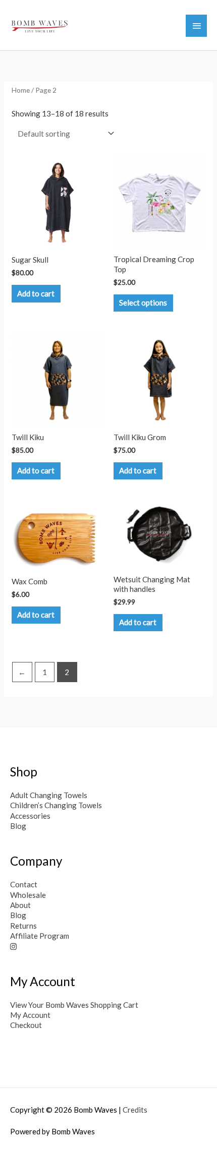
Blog (18, 825)
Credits (135, 1109)
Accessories (30, 815)
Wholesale (28, 894)
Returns (23, 925)
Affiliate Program (39, 935)
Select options (143, 302)
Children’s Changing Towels (56, 805)
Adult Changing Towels (48, 795)
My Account (30, 1014)
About (20, 904)
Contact (23, 884)
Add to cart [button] (36, 293)
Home (21, 90)
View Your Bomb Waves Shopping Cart (74, 1004)
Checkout (26, 1024)
